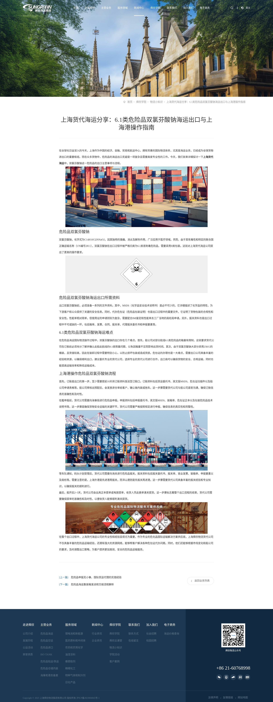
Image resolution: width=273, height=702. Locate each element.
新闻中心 (139, 7)
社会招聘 (151, 633)
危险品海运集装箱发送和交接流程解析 (92, 584)
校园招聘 (151, 640)
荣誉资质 (28, 654)
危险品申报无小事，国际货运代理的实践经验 (96, 577)
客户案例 (114, 661)
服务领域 (123, 7)
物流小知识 (156, 102)
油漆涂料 (70, 654)
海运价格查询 (171, 633)
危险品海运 (46, 633)
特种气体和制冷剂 (75, 675)
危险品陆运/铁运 (49, 661)
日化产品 (70, 682)
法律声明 (213, 697)
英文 (248, 8)
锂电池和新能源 (74, 633)
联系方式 (133, 633)
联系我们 (172, 7)
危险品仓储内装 (49, 668)
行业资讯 (97, 633)
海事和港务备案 (49, 675)
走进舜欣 (90, 7)
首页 (75, 7)
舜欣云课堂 (115, 640)
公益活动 (28, 647)
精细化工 (70, 668)
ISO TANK (46, 654)
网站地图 (243, 697)
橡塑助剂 (70, 661)
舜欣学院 (155, 7)
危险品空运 (46, 640)
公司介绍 (28, 633)
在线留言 (133, 640)
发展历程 (28, 640)
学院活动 (114, 654)
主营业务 (106, 7)
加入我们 (188, 7)
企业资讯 (97, 640)
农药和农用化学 (74, 647)
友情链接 (228, 697)
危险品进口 (46, 647)
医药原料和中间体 (75, 640)
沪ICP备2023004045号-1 (88, 698)
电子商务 (205, 7)
